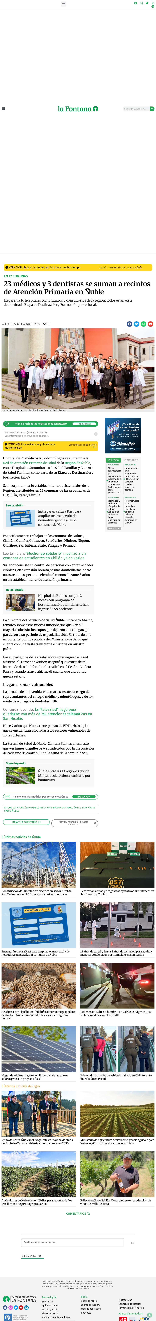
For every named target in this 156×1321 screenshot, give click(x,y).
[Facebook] (135, 3)
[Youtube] (21, 1307)
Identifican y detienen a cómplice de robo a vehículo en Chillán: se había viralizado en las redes (114, 511)
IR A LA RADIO (147, 257)
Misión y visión (50, 1309)
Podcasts (86, 1312)
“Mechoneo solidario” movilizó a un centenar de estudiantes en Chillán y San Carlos (44, 555)
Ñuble (77, 807)
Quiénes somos (50, 1305)
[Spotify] (152, 6)
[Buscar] (152, 108)
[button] (63, 4)
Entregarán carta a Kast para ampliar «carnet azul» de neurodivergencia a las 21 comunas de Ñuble (35, 953)
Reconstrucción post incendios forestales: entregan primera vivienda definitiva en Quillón (132, 511)
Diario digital (49, 1297)
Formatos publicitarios (131, 1307)
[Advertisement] (78, 230)
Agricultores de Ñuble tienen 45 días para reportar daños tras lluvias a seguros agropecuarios (37, 1202)
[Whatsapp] (152, 3)
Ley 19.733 (47, 1301)
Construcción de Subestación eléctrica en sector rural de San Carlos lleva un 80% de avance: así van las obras (36, 892)
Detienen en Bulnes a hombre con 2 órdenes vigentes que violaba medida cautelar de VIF (115, 1013)
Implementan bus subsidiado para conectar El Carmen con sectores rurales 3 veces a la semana (132, 479)
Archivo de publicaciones (56, 1317)
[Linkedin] (26, 1307)
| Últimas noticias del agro (21, 1086)
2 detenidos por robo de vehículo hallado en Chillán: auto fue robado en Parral (116, 1077)
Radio (84, 1296)
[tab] (113, 460)
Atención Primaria (28, 807)
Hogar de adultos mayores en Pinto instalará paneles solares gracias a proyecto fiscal (35, 1077)
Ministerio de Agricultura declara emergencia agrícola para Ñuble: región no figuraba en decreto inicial (117, 1141)
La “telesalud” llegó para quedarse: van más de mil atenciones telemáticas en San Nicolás (47, 714)
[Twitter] (147, 3)
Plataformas (125, 1300)
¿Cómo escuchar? (90, 1304)
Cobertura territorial (130, 1303)
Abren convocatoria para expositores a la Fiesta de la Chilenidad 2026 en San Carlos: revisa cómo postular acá (114, 480)
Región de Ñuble (77, 463)
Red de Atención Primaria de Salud (29, 463)
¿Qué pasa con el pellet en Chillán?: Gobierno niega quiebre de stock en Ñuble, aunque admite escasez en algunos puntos (38, 1015)
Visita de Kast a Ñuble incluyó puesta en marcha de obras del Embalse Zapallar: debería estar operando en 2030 (37, 1141)
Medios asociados (91, 1308)
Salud (57, 257)
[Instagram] (141, 3)
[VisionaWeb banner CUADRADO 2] (123, 452)
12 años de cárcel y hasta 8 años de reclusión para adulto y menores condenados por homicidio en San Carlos (116, 953)
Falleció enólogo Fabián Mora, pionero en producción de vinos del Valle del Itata (115, 1202)
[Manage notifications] (149, 1315)
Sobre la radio (89, 1300)
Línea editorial (50, 1313)
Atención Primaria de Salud (56, 807)
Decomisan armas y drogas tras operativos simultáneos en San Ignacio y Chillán (117, 892)
